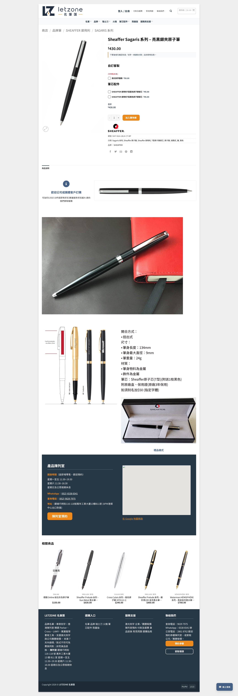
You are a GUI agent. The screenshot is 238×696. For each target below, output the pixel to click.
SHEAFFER (118, 145)
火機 (115, 21)
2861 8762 (182, 631)
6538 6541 (184, 627)
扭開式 (173, 140)
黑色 (181, 140)
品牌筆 (56, 30)
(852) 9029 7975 (67, 498)
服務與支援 (145, 21)
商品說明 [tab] (45, 168)
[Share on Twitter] (115, 151)
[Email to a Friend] (121, 151)
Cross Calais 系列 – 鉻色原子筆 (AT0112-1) (119, 598)
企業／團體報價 (143, 624)
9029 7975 (182, 624)
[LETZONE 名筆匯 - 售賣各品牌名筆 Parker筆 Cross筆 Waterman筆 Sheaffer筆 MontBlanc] (62, 11)
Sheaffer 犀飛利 (78, 30)
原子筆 (167, 140)
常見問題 (149, 11)
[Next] (196, 578)
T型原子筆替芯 (157, 140)
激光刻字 (130, 624)
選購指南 (147, 631)
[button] (124, 11)
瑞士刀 (105, 21)
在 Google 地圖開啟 (132, 518)
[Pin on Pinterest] (126, 151)
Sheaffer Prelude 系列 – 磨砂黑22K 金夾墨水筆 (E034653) (150, 598)
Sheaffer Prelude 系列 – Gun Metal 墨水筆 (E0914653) (88, 598)
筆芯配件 (123, 21)
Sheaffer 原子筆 (130, 140)
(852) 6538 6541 (69, 493)
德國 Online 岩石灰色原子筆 (56, 597)
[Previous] (42, 578)
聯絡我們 (160, 11)
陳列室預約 (60, 516)
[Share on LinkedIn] (131, 151)
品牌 (96, 21)
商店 (45, 30)
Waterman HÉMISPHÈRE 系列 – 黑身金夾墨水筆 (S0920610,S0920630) (182, 598)
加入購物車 (131, 117)
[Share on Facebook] (110, 151)
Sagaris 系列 (104, 30)
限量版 (135, 21)
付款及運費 (137, 11)
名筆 (87, 21)
